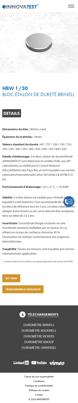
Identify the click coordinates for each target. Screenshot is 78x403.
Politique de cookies (39, 390)
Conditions (39, 381)
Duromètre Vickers (39, 336)
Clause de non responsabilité (39, 376)
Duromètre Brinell (39, 325)
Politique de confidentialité (39, 385)
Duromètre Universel (39, 347)
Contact (39, 394)
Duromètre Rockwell (39, 330)
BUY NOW (11, 278)
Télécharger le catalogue (22, 289)
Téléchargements (42, 314)
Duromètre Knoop (39, 342)
